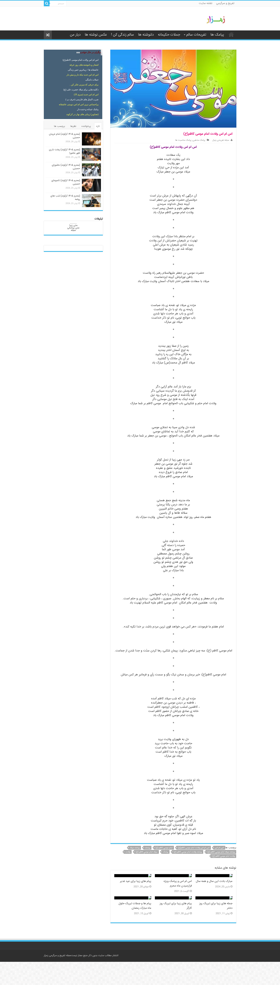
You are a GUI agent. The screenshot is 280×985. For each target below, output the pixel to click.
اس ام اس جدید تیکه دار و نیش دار (82, 74)
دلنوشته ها (146, 35)
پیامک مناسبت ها (183, 140)
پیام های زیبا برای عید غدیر (135, 881)
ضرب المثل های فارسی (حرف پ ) (82, 99)
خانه (231, 34)
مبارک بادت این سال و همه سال (214, 881)
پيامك (147, 847)
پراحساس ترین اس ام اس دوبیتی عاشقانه (78, 104)
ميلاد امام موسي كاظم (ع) (147, 852)
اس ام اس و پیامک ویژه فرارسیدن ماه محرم (178, 883)
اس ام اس (219, 847)
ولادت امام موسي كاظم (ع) (223, 856)
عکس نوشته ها (96, 35)
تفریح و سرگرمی (225, 3)
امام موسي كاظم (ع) (164, 847)
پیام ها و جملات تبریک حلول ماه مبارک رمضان (134, 905)
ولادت (127, 852)
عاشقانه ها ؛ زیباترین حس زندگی (83, 69)
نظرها (73, 126)
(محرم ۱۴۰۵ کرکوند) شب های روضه (65, 197)
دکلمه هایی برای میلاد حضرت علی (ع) (80, 89)
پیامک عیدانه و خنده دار (87, 109)
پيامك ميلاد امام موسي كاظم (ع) (221, 852)
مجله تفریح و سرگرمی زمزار (57, 955)
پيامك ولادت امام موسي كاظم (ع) (188, 852)
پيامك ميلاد (135, 847)
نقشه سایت (205, 3)
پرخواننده (86, 126)
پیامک (165, 852)
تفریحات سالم (196, 35)
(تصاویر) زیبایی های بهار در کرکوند (82, 114)
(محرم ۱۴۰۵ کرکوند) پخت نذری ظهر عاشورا (64, 151)
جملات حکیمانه (169, 35)
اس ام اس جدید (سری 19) (86, 94)
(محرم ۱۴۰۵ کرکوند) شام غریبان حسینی (64, 135)
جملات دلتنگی (91, 79)
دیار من (75, 35)
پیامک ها (217, 35)
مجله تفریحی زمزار (220, 140)
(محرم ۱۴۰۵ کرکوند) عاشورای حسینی (66, 166)
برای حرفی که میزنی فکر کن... (83, 84)
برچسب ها (59, 126)
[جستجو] (47, 3)
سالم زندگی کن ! (122, 35)
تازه (98, 126)
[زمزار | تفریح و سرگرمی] (216, 19)
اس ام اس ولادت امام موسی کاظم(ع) (194, 847)
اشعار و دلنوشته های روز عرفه (84, 65)
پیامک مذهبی (199, 140)
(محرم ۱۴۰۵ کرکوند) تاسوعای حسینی (65, 182)
